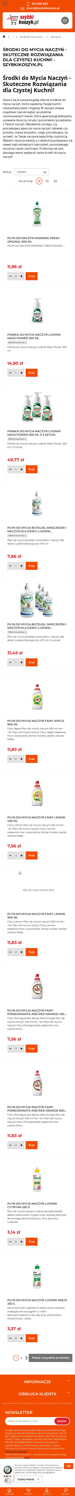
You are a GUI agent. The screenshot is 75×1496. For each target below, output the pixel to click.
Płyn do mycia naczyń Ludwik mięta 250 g (37, 1302)
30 (47, 181)
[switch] (8, 1480)
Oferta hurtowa (16, 342)
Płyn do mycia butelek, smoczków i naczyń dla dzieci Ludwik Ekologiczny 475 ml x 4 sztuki (36, 626)
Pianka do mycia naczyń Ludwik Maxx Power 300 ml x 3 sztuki (34, 433)
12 (39, 181)
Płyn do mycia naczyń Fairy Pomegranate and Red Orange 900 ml (36, 1108)
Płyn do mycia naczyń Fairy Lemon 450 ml (36, 819)
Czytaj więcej (25, 1479)
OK (68, 1466)
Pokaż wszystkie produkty (50, 1357)
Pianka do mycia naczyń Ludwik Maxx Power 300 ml (34, 336)
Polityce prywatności (16, 1451)
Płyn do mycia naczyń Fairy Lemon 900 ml (36, 915)
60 (55, 181)
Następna (26, 1358)
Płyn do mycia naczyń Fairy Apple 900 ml (35, 722)
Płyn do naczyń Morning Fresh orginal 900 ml (33, 239)
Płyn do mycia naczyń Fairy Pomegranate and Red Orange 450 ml (35, 1012)
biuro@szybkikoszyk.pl (43, 8)
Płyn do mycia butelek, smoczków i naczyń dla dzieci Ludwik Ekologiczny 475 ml (36, 529)
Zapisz (62, 1421)
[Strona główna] (4, 37)
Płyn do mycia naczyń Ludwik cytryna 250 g (32, 1205)
